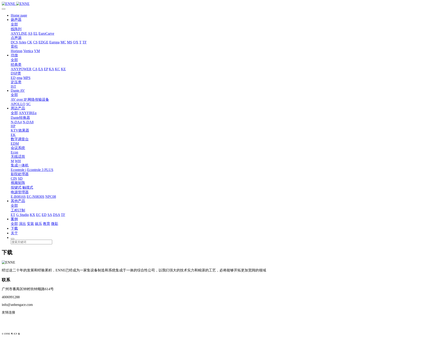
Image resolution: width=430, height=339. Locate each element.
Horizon (16, 51)
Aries (22, 42)
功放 (14, 55)
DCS (14, 42)
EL (35, 33)
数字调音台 (20, 139)
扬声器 (16, 19)
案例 (14, 219)
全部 (14, 24)
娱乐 (38, 224)
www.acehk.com (13, 327)
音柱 (14, 46)
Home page (19, 15)
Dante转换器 (20, 117)
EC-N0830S (35, 196)
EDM (15, 143)
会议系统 (18, 148)
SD (20, 178)
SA (49, 215)
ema (19, 78)
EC (38, 215)
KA (51, 69)
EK (13, 135)
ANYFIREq (28, 113)
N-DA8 (28, 122)
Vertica (28, 51)
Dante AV (18, 90)
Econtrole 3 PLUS (40, 170)
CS (35, 42)
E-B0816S (18, 196)
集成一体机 (20, 165)
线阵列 (16, 29)
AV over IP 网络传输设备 (30, 99)
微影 (54, 224)
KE (63, 69)
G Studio (22, 215)
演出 (22, 224)
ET (13, 215)
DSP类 (16, 73)
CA (34, 69)
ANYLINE (19, 33)
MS (69, 42)
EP (46, 69)
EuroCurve (46, 33)
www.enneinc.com (15, 320)
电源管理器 (20, 192)
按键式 (16, 187)
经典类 (16, 64)
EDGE (43, 42)
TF (84, 42)
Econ (14, 152)
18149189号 (26, 334)
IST (13, 86)
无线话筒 (18, 156)
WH (18, 161)
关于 (14, 233)
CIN (14, 178)
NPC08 (50, 196)
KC (57, 69)
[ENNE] (215, 4)
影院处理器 (20, 174)
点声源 (16, 38)
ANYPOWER (21, 69)
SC (28, 104)
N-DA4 (16, 122)
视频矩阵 (18, 183)
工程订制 (18, 210)
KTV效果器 (20, 130)
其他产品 (18, 201)
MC (63, 42)
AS (30, 33)
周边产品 (18, 108)
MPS (26, 78)
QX (75, 42)
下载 (14, 228)
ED (13, 78)
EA (40, 69)
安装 (30, 224)
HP (13, 126)
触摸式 (27, 187)
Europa (54, 42)
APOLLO (18, 104)
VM (37, 51)
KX (32, 215)
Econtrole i (18, 170)
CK (29, 42)
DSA (56, 215)
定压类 (16, 82)
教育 (46, 224)
